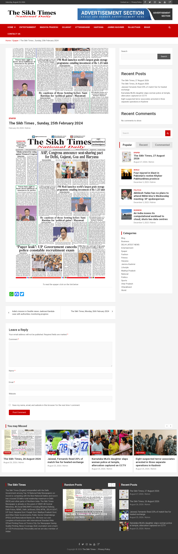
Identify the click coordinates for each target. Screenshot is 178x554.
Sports (124, 280)
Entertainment (27, 27)
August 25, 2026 (10, 466)
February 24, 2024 (16, 128)
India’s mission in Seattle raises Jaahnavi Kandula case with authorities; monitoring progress (33, 312)
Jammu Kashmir (115, 27)
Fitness (124, 258)
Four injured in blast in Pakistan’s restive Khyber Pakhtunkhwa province (148, 175)
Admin (28, 128)
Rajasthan (134, 27)
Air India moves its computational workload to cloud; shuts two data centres (151, 216)
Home (10, 27)
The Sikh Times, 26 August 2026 (135, 84)
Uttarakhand (82, 27)
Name (12, 371)
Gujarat (66, 27)
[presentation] (167, 426)
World (136, 170)
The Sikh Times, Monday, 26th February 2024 (90, 311)
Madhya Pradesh (49, 27)
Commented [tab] (162, 144)
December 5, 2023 (141, 182)
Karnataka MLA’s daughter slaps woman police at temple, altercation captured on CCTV (66, 462)
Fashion (124, 254)
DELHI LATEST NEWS (130, 244)
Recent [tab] (143, 144)
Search (124, 51)
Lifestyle (125, 267)
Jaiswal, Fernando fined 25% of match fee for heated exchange (21, 460)
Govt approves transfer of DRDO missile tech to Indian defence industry (154, 462)
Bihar (147, 27)
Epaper (12, 118)
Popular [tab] (127, 144)
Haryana (98, 27)
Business (138, 210)
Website (12, 394)
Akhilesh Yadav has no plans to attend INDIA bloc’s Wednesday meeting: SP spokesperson (151, 195)
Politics (137, 190)
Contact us (124, 2)
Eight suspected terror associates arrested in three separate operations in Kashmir (111, 462)
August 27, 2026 (140, 162)
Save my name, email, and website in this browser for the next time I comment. (46, 405)
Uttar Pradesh (127, 284)
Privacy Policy (136, 2)
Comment (14, 339)
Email (12, 382)
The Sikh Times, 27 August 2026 (135, 80)
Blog (123, 238)
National (124, 274)
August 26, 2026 (136, 504)
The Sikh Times (89, 549)
